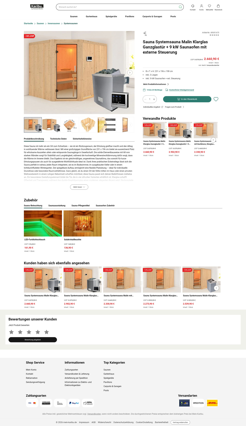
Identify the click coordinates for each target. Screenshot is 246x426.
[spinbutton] (149, 99)
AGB (94, 422)
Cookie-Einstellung (144, 422)
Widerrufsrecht (104, 422)
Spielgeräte (111, 16)
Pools (173, 16)
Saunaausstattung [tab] (56, 205)
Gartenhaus (91, 16)
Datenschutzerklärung (124, 422)
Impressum (84, 422)
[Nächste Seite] (130, 125)
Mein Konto (31, 370)
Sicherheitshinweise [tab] (82, 139)
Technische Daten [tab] (58, 139)
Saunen (74, 16)
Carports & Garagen (152, 16)
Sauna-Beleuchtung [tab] (33, 205)
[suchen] (180, 7)
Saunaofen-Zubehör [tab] (105, 205)
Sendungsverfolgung (35, 382)
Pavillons (129, 16)
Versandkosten (94, 414)
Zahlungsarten (71, 370)
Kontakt (29, 374)
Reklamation (31, 378)
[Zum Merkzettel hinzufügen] (216, 99)
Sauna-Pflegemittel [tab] (81, 205)
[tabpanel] (79, 167)
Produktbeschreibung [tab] (34, 139)
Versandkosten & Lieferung (77, 374)
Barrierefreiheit (161, 422)
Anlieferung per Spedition (76, 378)
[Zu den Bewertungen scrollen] (214, 35)
